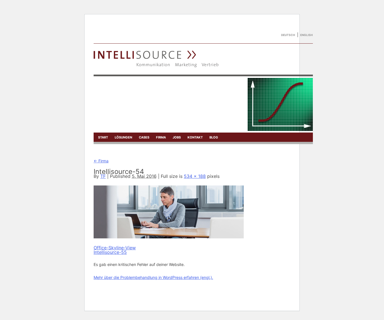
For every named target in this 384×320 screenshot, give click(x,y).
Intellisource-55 (110, 252)
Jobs (177, 137)
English (306, 35)
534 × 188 (195, 176)
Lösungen (123, 137)
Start (103, 137)
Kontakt (195, 137)
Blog (213, 137)
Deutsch (288, 35)
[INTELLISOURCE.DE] (157, 65)
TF (103, 176)
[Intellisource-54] (169, 236)
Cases (144, 137)
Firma (161, 137)
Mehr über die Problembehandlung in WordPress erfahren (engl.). (153, 277)
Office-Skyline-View (115, 247)
